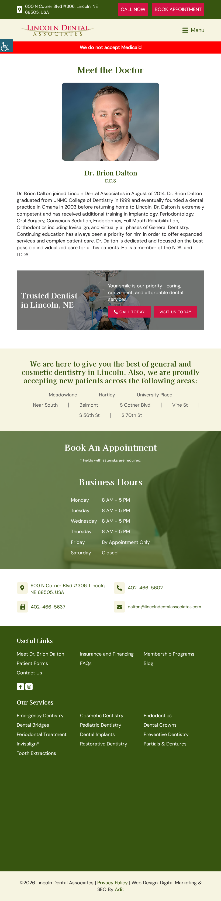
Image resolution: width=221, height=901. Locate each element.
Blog (148, 663)
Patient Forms (32, 663)
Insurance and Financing (107, 654)
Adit (119, 889)
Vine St (180, 405)
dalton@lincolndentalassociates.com (164, 607)
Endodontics (158, 715)
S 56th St (89, 415)
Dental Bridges (33, 725)
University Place (154, 395)
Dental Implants (97, 734)
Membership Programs (169, 654)
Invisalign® (28, 744)
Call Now (133, 9)
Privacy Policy (112, 882)
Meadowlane (63, 395)
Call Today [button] (131, 311)
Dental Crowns (160, 725)
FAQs (86, 663)
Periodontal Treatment (42, 734)
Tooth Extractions (36, 753)
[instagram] (29, 686)
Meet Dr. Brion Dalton (40, 654)
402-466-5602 (145, 588)
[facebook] (20, 686)
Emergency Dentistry (40, 715)
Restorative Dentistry (103, 744)
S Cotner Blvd (135, 405)
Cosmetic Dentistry (101, 715)
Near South (45, 405)
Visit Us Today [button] (176, 311)
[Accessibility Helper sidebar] (6, 45)
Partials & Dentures (165, 744)
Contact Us (29, 673)
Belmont (89, 405)
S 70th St (132, 415)
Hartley (107, 395)
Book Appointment (178, 9)
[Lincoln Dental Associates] (57, 30)
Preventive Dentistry (166, 734)
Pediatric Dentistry (100, 725)
